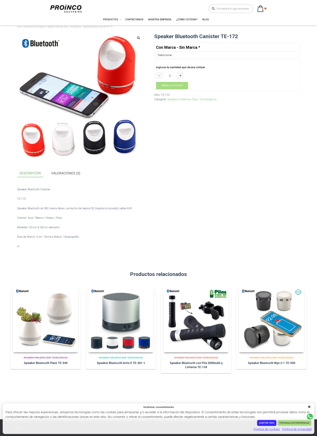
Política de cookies (267, 429)
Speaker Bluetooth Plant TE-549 (46, 363)
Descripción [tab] (30, 173)
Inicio (19, 27)
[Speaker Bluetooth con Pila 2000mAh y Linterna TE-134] (196, 319)
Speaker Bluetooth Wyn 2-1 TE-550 (271, 363)
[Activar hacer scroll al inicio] (310, 429)
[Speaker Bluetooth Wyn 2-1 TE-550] (271, 319)
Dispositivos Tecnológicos (34, 27)
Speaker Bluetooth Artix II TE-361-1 (121, 363)
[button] (310, 407)
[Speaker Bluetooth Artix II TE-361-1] (121, 319)
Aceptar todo (266, 423)
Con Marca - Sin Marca (178, 47)
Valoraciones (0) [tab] (65, 173)
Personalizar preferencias (294, 423)
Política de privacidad (297, 429)
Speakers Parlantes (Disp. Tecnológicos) (64, 27)
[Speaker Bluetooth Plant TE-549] (45, 319)
